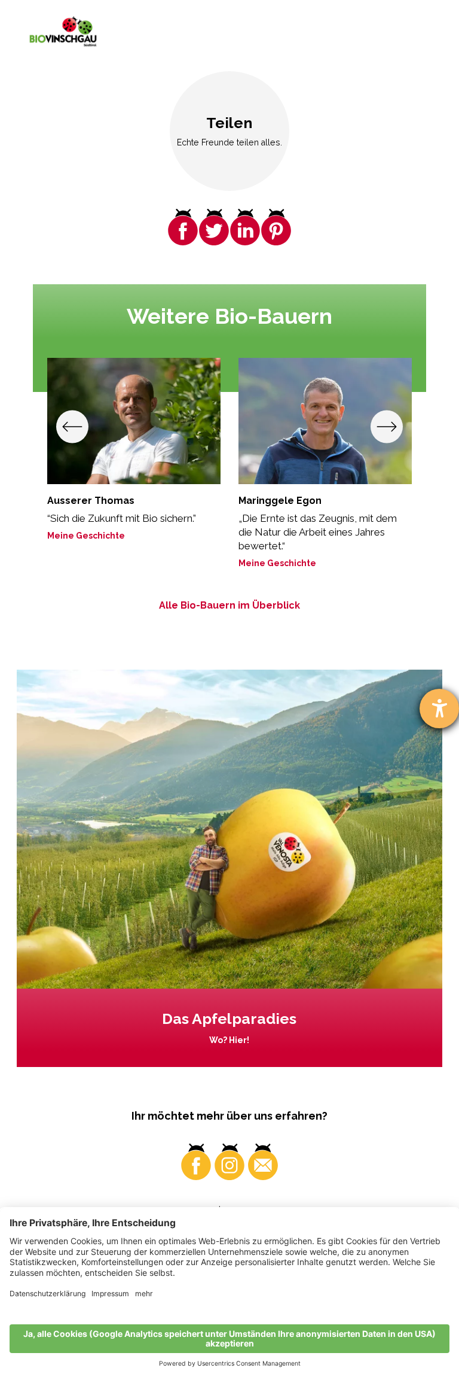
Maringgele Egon (280, 500)
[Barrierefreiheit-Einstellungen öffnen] (439, 708)
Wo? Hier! (229, 1040)
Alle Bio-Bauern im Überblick (229, 605)
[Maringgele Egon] (325, 421)
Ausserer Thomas (90, 500)
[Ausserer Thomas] (134, 421)
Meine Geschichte (86, 535)
